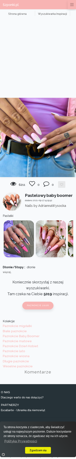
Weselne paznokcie (18, 366)
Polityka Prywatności (20, 441)
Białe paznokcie (15, 331)
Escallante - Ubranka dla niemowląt (23, 410)
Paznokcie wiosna (16, 356)
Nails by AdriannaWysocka (45, 206)
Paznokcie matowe (17, 341)
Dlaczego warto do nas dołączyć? (22, 397)
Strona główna (17, 13)
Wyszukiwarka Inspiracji (52, 13)
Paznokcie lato (14, 351)
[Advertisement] (38, 58)
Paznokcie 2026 (38, 305)
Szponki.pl (11, 5)
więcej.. (7, 272)
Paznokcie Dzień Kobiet (20, 346)
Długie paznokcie (16, 361)
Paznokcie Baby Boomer (21, 336)
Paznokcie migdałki (17, 326)
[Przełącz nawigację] (72, 4)
